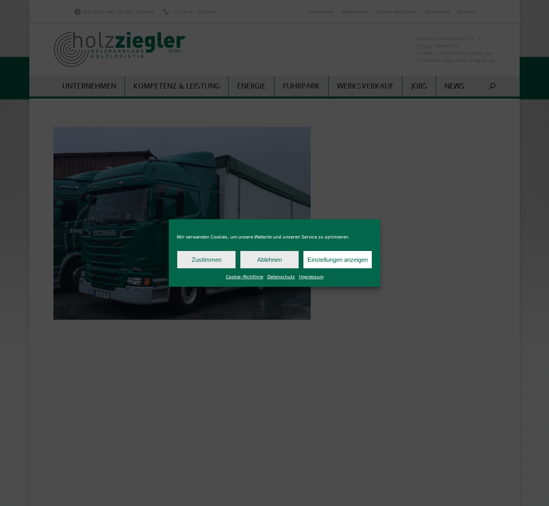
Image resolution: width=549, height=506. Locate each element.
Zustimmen (206, 259)
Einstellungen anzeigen (337, 259)
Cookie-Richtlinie (244, 277)
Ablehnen (269, 259)
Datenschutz (281, 277)
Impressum (311, 277)
